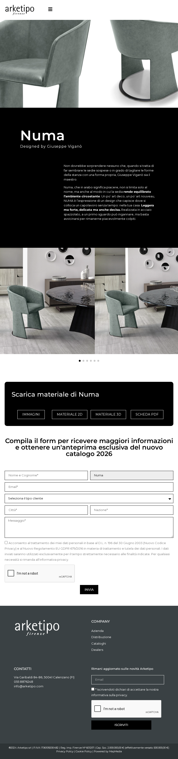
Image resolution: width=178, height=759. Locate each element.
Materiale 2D (70, 414)
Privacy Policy (64, 751)
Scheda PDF (147, 414)
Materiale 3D (108, 414)
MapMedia (115, 751)
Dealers (97, 650)
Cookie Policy (84, 751)
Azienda (97, 631)
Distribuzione (101, 637)
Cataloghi (98, 643)
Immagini (31, 414)
